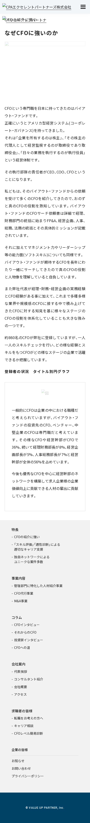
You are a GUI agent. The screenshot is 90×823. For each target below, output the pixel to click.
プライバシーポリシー (28, 776)
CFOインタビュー (27, 624)
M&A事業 (20, 601)
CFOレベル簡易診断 (28, 733)
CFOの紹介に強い (27, 536)
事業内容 (18, 578)
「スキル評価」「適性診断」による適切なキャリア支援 (37, 547)
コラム (17, 617)
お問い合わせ (21, 768)
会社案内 (18, 664)
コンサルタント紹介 (28, 679)
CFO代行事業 (23, 593)
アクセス (20, 694)
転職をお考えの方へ (28, 718)
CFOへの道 (22, 647)
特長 (15, 529)
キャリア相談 (23, 725)
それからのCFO (25, 632)
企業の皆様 (20, 749)
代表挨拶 (20, 671)
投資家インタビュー (28, 640)
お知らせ (18, 760)
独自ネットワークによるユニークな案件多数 (32, 559)
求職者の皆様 (22, 710)
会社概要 (20, 686)
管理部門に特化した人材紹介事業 (38, 585)
